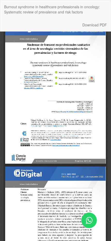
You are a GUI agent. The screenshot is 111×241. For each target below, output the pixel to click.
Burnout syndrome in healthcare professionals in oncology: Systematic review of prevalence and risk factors (52, 9)
